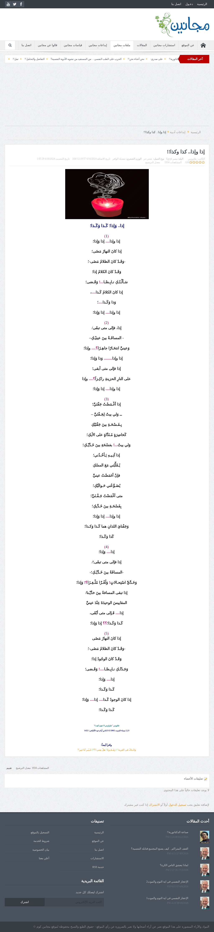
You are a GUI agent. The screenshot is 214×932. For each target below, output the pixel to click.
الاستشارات (97, 858)
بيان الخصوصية (40, 849)
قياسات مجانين (73, 45)
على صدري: (172, 59)
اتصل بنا (176, 4)
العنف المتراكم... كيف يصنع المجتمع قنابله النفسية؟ (159, 848)
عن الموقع (188, 45)
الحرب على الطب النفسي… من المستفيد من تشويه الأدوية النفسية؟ (102, 59)
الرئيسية (202, 4)
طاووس (192, 158)
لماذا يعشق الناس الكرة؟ (174, 865)
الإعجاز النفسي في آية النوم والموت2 (167, 881)
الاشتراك (154, 804)
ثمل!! (31, 59)
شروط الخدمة (41, 840)
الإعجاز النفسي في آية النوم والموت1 (167, 898)
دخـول (189, 4)
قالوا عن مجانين (47, 45)
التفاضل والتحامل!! (50, 59)
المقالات (142, 45)
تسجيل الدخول (177, 804)
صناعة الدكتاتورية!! (177, 832)
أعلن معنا (44, 858)
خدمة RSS (98, 867)
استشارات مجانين (164, 45)
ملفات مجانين (121, 45)
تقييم (9, 768)
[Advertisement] (107, 96)
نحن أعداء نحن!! (152, 59)
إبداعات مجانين (98, 45)
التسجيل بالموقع (40, 832)
